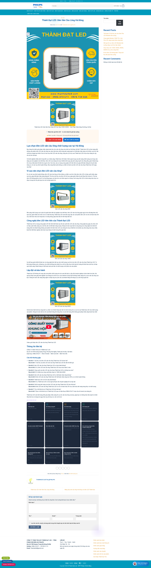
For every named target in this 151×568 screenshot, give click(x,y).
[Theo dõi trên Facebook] (85, 1)
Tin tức (116, 10)
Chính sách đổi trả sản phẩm (101, 554)
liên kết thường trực (73, 473)
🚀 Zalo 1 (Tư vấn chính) (54, 139)
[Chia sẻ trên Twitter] (60, 468)
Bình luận (32, 502)
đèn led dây (75, 10)
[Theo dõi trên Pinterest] (90, 1)
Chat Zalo (5, 558)
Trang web (78, 516)
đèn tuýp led (50, 10)
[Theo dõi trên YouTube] (91, 1)
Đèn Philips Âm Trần (40, 10)
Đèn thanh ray (59, 10)
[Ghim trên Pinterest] (65, 468)
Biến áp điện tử (109, 10)
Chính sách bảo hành (99, 540)
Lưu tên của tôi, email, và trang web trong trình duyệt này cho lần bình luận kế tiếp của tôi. (55, 523)
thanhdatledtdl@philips (68, 24)
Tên (30, 516)
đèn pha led (67, 10)
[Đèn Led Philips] (38, 5)
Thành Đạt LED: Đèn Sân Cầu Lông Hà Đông (42, 489)
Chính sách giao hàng (99, 545)
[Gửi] (112, 6)
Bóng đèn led (100, 10)
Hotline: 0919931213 (8, 564)
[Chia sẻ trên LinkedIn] (68, 468)
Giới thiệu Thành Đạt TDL (100, 556)
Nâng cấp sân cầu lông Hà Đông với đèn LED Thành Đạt (80, 489)
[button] (119, 6)
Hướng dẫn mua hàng (99, 548)
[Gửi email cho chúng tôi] (87, 1)
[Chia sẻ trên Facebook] (57, 468)
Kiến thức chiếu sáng (33, 13)
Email (54, 516)
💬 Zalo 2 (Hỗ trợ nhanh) (71, 139)
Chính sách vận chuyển (99, 551)
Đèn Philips (30, 10)
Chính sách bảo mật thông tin (101, 543)
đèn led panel (83, 10)
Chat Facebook (7, 561)
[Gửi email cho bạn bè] (63, 468)
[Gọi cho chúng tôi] (88, 1)
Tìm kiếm (106, 18)
